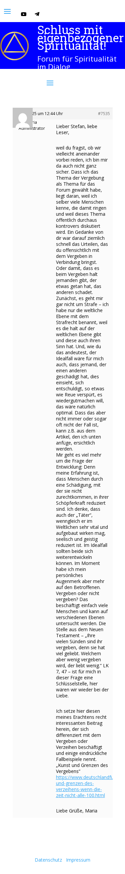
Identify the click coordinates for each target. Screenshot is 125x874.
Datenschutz (48, 860)
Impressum (78, 860)
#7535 (104, 113)
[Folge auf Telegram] (37, 14)
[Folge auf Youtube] (23, 14)
